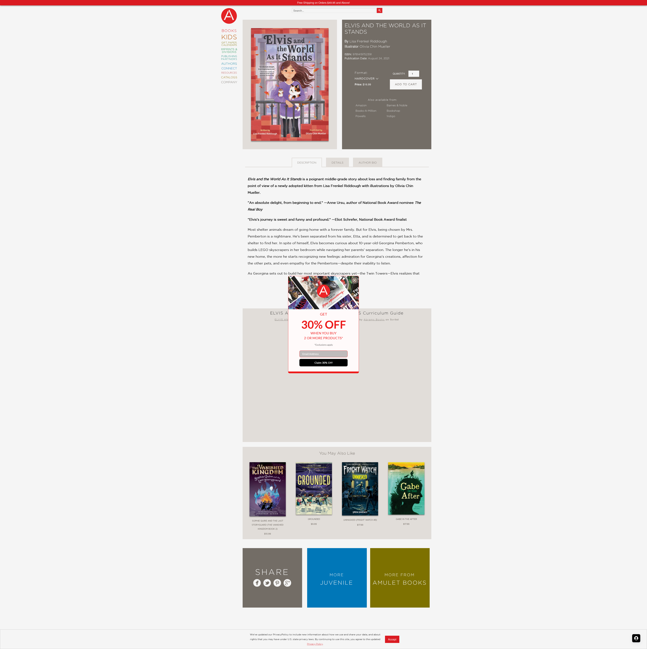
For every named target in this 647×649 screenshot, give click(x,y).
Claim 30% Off (323, 362)
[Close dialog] (354, 280)
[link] (323, 291)
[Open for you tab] (636, 638)
